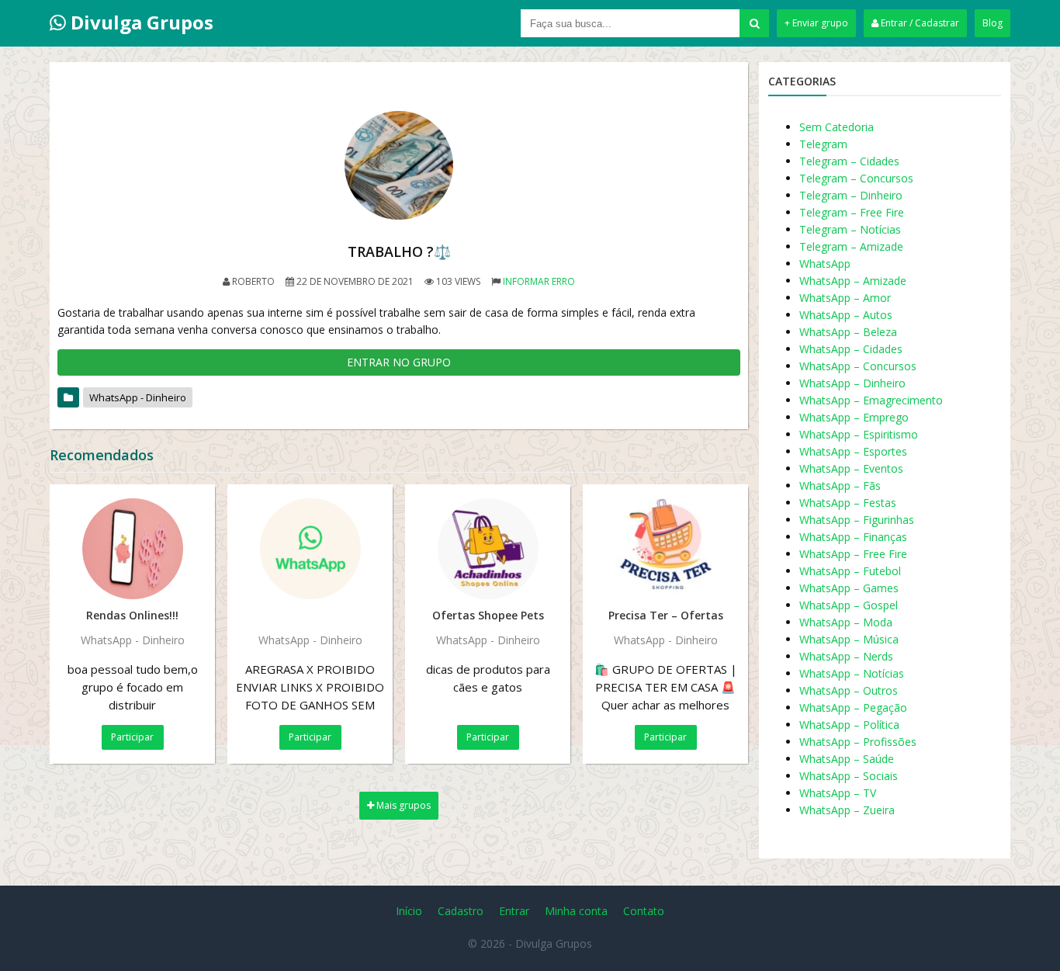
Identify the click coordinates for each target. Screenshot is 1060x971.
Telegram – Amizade (851, 246)
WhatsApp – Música (849, 639)
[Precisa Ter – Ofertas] (665, 548)
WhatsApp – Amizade (852, 280)
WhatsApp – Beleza (848, 331)
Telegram (823, 144)
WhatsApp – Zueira (847, 810)
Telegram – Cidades (849, 161)
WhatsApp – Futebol (850, 571)
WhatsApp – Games (849, 588)
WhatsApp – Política (849, 724)
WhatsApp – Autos (845, 314)
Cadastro (460, 910)
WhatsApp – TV (837, 792)
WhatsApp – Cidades (850, 349)
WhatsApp (824, 263)
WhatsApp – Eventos (851, 468)
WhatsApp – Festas (847, 502)
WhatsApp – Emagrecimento (871, 400)
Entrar (514, 910)
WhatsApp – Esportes (853, 451)
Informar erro (539, 281)
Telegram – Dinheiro (850, 195)
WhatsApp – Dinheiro (852, 383)
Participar (132, 737)
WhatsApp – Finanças (853, 536)
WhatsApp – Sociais (848, 775)
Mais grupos (402, 805)
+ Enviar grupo (816, 22)
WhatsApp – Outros (848, 690)
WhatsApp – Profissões (857, 741)
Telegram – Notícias (850, 229)
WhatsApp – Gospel (848, 605)
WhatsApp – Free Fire (853, 553)
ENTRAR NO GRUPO (399, 362)
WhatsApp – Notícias (851, 673)
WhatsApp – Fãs (840, 485)
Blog (992, 22)
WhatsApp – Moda (845, 622)
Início (409, 910)
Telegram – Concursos (856, 178)
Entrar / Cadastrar (918, 22)
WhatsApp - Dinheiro (137, 397)
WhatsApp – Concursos (857, 366)
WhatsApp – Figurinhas (856, 519)
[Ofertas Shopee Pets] (488, 548)
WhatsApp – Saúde (846, 758)
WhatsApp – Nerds (846, 656)
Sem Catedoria (836, 127)
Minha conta (576, 910)
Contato (643, 910)
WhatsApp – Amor (845, 297)
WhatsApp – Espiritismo (858, 434)
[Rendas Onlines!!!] (132, 548)
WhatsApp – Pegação (853, 707)
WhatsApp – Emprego (854, 417)
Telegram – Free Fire (851, 212)
